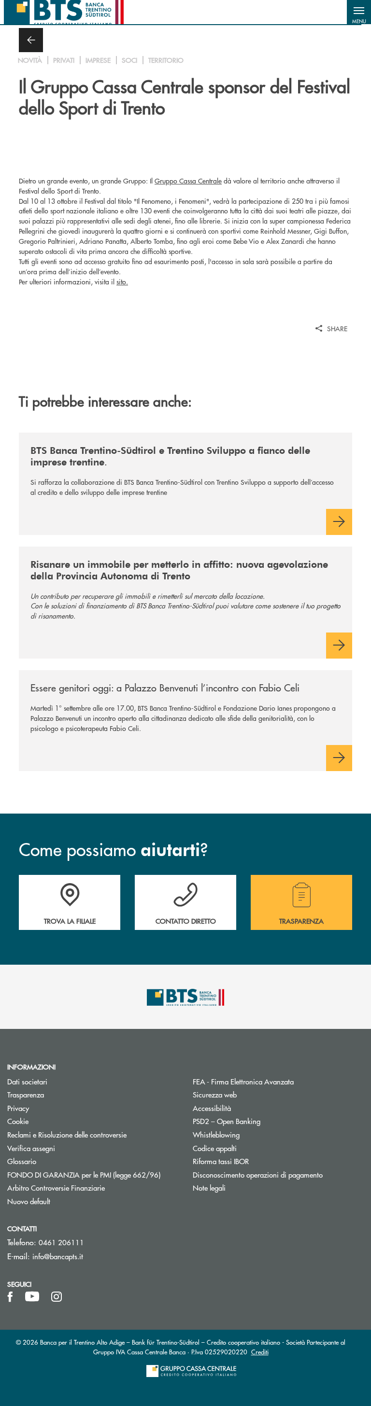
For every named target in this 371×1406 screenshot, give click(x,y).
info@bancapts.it (57, 1256)
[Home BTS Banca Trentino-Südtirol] (64, 12)
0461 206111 (61, 1242)
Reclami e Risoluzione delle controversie (67, 1134)
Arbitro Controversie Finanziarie (92, 1187)
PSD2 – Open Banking (263, 1121)
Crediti (260, 1351)
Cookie (18, 1121)
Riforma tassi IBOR (257, 1161)
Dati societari (27, 1081)
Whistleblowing (216, 1134)
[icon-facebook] (10, 1297)
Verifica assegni (31, 1148)
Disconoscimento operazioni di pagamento (278, 1174)
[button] (359, 12)
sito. (122, 281)
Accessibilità (212, 1108)
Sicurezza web (215, 1094)
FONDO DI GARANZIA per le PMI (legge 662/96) (92, 1174)
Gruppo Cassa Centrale (188, 180)
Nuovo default (28, 1201)
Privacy (54, 1108)
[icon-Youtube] (32, 1297)
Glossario (58, 1161)
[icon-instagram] (56, 1297)
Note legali (209, 1187)
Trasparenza (25, 1094)
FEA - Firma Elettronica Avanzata (278, 1081)
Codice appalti (215, 1148)
